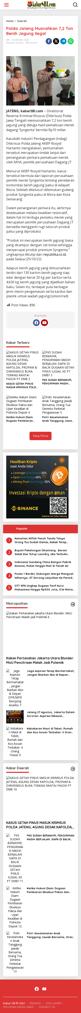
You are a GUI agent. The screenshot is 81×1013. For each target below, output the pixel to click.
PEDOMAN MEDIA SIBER (18, 1007)
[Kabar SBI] (41, 4)
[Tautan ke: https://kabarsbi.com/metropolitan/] (72, 604)
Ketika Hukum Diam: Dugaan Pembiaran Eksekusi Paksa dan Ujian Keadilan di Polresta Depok (19, 419)
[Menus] (6, 5)
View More (40, 436)
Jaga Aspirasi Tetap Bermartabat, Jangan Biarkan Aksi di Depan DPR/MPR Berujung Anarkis (51, 673)
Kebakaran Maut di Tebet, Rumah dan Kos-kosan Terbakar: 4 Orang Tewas (50, 730)
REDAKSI (35, 1003)
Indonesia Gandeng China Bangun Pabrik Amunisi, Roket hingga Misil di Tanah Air (43, 563)
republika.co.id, (54, 254)
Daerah (10, 42)
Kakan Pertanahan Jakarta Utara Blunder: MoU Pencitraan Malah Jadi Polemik (40, 660)
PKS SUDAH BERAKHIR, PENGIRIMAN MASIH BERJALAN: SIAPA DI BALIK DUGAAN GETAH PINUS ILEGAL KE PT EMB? (57, 381)
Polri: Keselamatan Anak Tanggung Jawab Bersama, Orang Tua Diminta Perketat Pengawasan (58, 419)
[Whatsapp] (71, 41)
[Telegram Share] (63, 41)
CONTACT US (46, 1007)
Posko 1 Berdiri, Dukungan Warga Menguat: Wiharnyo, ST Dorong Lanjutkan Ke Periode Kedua (44, 575)
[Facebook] (36, 322)
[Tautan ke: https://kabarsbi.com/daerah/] (72, 768)
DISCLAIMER (53, 1003)
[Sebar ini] (49, 41)
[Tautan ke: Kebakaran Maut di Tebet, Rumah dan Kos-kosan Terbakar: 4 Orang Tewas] (15, 741)
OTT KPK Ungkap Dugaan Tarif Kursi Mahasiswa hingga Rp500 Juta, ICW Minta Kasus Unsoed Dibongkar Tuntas (44, 587)
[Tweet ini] (56, 41)
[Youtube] (44, 322)
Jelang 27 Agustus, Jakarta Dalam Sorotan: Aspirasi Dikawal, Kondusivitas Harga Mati (51, 714)
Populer (21, 528)
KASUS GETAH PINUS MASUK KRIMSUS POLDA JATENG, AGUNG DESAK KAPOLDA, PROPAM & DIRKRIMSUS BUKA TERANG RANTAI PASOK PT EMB (22, 385)
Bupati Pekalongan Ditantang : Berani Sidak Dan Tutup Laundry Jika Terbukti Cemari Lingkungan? (41, 552)
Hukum (20, 42)
